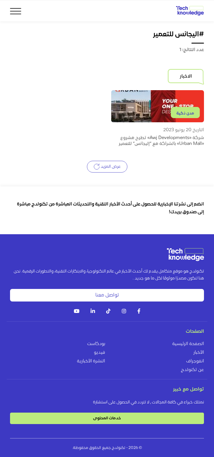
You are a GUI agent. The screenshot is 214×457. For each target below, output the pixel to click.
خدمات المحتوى (107, 418)
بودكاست (96, 344)
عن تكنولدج (192, 370)
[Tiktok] (108, 311)
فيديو (99, 352)
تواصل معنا (107, 295)
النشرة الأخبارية (91, 361)
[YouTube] (76, 311)
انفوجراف (195, 361)
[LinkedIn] (93, 311)
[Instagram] (124, 311)
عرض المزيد (110, 166)
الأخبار (198, 352)
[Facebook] (138, 311)
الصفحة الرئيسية (188, 344)
